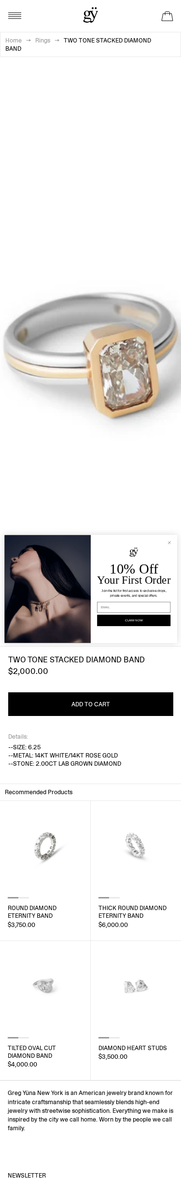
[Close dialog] (169, 542)
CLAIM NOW (133, 620)
